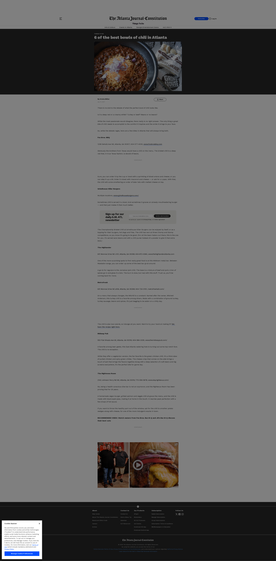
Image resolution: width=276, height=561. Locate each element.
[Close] (39, 523)
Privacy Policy (9, 549)
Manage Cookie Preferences (22, 553)
